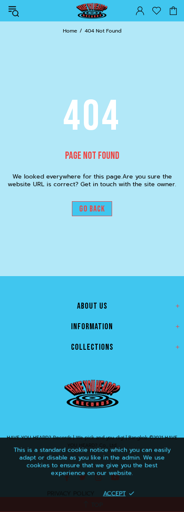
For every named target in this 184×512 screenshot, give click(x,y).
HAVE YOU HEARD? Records (91, 10)
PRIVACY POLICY (71, 493)
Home (70, 31)
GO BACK (92, 209)
